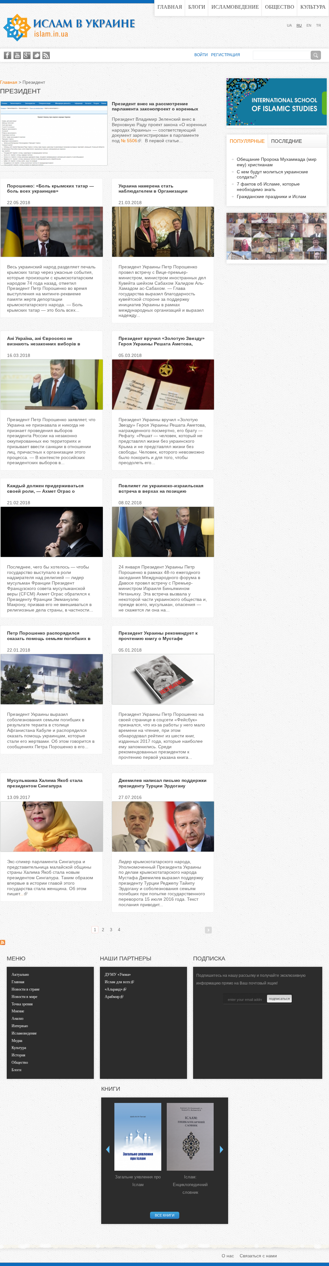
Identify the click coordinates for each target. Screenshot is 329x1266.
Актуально (20, 974)
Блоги (196, 7)
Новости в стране (26, 989)
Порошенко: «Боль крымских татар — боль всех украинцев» (50, 188)
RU (299, 25)
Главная (169, 7)
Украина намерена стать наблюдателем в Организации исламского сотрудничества (153, 191)
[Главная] (69, 27)
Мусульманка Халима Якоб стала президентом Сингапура (45, 783)
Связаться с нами (258, 1255)
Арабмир (112, 996)
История (18, 1055)
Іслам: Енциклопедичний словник (190, 1185)
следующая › (208, 930)
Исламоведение (235, 7)
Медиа (17, 1040)
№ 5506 (129, 140)
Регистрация (225, 55)
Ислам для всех (117, 982)
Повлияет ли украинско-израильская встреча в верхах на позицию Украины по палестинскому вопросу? (161, 491)
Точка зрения (22, 1004)
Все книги (164, 1215)
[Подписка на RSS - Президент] (2, 943)
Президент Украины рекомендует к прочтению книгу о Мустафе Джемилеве (158, 638)
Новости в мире (24, 996)
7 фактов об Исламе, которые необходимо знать (268, 186)
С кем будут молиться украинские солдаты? (272, 174)
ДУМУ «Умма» (118, 974)
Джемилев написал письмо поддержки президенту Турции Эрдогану (163, 783)
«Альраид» (113, 989)
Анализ (17, 1018)
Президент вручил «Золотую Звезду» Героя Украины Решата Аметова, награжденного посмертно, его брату (162, 344)
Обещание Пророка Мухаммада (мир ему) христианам (276, 162)
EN (309, 25)
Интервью (20, 1026)
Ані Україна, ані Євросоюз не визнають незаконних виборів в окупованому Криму (43, 344)
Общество (279, 7)
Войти (201, 55)
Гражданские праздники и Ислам (271, 196)
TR (318, 25)
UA (289, 25)
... (21, 893)
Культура (313, 7)
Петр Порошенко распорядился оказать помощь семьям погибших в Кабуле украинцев (49, 638)
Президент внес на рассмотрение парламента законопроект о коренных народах (155, 109)
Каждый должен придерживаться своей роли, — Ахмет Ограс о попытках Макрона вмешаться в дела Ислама (50, 493)
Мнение (18, 1011)
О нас (228, 1255)
